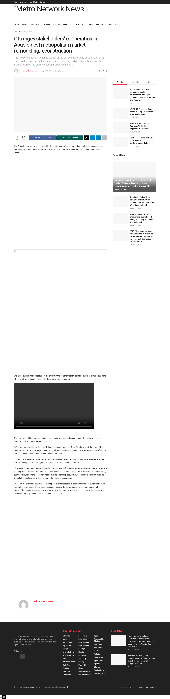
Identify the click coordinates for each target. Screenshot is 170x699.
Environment (83, 642)
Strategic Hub (63, 687)
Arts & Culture (68, 652)
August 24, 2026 (120, 189)
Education (67, 675)
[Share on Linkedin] (98, 137)
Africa (65, 639)
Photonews (98, 644)
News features (84, 671)
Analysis (66, 649)
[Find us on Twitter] (22, 656)
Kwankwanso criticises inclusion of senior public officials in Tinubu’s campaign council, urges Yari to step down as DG (134, 183)
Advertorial (67, 636)
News (24, 25)
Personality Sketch (99, 640)
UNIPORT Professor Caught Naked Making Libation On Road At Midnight (142, 111)
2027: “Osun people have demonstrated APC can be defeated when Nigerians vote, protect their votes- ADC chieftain (141, 236)
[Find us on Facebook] (16, 656)
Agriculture (67, 642)
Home (16, 25)
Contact (42, 2)
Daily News (28, 32)
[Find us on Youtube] (28, 656)
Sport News (99, 661)
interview (82, 655)
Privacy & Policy (33, 2)
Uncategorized (100, 673)
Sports (97, 664)
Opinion (97, 636)
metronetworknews (29, 71)
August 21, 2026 (135, 225)
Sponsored (98, 657)
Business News (49, 25)
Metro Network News (27, 687)
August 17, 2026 (135, 245)
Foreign (81, 649)
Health (81, 652)
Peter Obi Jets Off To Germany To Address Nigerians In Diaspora (139, 126)
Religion (97, 654)
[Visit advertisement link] (62, 203)
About (16, 2)
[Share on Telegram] (92, 137)
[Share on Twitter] (86, 137)
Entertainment (84, 639)
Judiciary (82, 659)
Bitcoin (65, 659)
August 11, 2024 (46, 71)
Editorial (66, 671)
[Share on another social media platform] (104, 137)
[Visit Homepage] (49, 13)
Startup (97, 667)
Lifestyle (62, 25)
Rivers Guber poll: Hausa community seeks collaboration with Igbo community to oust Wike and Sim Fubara (142, 94)
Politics (35, 25)
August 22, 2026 (135, 208)
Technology (77, 25)
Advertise (23, 2)
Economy (66, 668)
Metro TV (82, 665)
